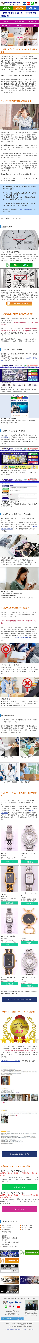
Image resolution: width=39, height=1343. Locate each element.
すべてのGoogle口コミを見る (19, 1154)
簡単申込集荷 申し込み (32, 8)
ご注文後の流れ (7, 1232)
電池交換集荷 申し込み (6, 8)
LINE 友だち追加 (19, 1187)
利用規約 (7, 1329)
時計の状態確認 (19, 21)
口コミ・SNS (32, 25)
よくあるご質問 (27, 1227)
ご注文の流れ (6, 1230)
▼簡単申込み (5, 437)
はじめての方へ (7, 1225)
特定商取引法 (13, 1329)
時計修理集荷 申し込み (19, 8)
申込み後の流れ (6, 25)
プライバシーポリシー (23, 1329)
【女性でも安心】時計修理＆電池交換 (10, 1243)
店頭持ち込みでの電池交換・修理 (9, 1239)
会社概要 (32, 1329)
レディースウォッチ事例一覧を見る (20, 999)
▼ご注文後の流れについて (21, 638)
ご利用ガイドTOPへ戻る (9, 1246)
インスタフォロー (20, 1209)
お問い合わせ (7, 1318)
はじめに (6, 21)
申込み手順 (32, 21)
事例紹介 (19, 25)
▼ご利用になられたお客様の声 (10, 1061)
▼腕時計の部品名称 (24, 209)
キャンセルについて (28, 1225)
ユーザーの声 (26, 1230)
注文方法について (7, 1227)
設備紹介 (4, 1236)
